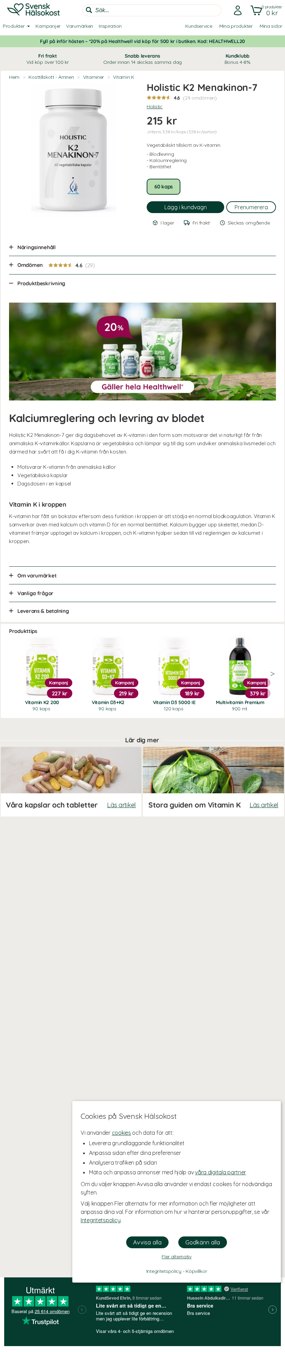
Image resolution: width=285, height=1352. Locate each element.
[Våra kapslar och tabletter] (70, 782)
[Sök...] (89, 10)
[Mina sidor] (235, 10)
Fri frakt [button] (47, 59)
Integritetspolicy (100, 1220)
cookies (121, 1132)
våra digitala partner (220, 1172)
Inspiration (110, 26)
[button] (265, 10)
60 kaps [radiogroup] (163, 186)
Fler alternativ (177, 1256)
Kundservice (198, 26)
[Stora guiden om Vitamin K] (213, 782)
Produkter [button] (13, 26)
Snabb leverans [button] (142, 59)
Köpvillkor (196, 1271)
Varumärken (79, 26)
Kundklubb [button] (238, 59)
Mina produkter (236, 26)
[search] (151, 10)
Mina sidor (271, 26)
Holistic (155, 106)
